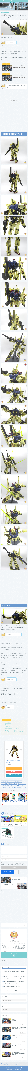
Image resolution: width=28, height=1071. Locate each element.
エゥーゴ (11, 781)
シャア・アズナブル (18, 783)
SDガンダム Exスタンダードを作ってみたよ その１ (15, 972)
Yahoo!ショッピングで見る (14, 774)
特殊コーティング (5, 785)
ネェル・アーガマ (23, 787)
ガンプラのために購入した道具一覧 (14, 731)
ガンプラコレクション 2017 (12, 730)
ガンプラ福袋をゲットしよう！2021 (12, 986)
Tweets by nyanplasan (6, 963)
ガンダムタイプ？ (18, 781)
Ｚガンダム (8, 724)
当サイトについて (11, 1067)
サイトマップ (18, 1067)
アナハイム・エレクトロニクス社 (7, 787)
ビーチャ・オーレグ (22, 785)
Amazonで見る (14, 767)
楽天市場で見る (14, 771)
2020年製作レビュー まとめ (10, 990)
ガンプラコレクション (5, 12)
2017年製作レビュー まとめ (12, 728)
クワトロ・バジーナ (13, 785)
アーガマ (16, 787)
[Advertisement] (14, 115)
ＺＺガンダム (8, 726)
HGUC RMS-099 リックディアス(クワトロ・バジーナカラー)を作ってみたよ (14, 982)
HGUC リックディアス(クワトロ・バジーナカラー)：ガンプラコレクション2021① (14, 977)
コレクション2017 (5, 781)
